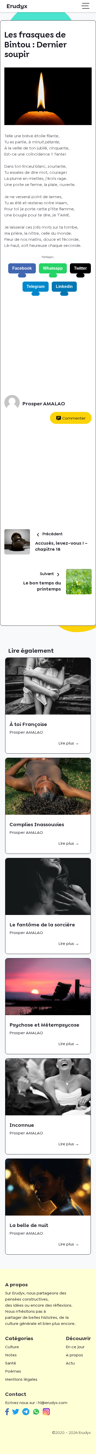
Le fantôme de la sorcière (42, 924)
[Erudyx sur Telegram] (25, 1411)
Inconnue (21, 1125)
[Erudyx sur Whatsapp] (36, 1411)
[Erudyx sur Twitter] (15, 1411)
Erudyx (16, 6)
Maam (61, 202)
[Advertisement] (48, 345)
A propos (74, 1355)
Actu (70, 1363)
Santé (10, 1363)
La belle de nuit (28, 1225)
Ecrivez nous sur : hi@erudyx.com (36, 1402)
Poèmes (13, 1371)
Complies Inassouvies (36, 824)
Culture (12, 1346)
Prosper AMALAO (43, 403)
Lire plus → (68, 743)
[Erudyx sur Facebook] (7, 1411)
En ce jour (75, 1346)
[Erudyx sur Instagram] (46, 1411)
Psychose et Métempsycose (44, 1025)
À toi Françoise (28, 724)
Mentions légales (21, 1379)
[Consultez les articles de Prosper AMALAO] (12, 403)
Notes (11, 1355)
